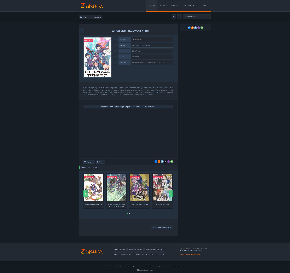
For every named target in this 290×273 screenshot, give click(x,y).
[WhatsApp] (171, 161)
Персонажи (161, 254)
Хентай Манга (190, 6)
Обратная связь (119, 250)
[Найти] (209, 16)
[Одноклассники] (159, 161)
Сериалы (175, 6)
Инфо (101, 162)
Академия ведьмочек (93, 204)
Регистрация (96, 17)
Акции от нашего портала (144, 254)
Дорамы (163, 6)
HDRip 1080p (88, 41)
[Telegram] (162, 161)
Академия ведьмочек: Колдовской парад (116, 205)
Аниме (204, 6)
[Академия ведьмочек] (93, 187)
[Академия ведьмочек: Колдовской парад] (116, 187)
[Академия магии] (162, 187)
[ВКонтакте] (156, 161)
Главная (151, 6)
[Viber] (168, 161)
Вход (84, 17)
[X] (165, 161)
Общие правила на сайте (123, 254)
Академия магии (162, 204)
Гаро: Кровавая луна (140, 204)
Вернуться (90, 162)
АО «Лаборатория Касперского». (191, 250)
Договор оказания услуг (154, 250)
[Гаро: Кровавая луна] (139, 187)
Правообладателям (135, 250)
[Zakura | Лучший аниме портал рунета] (91, 5)
